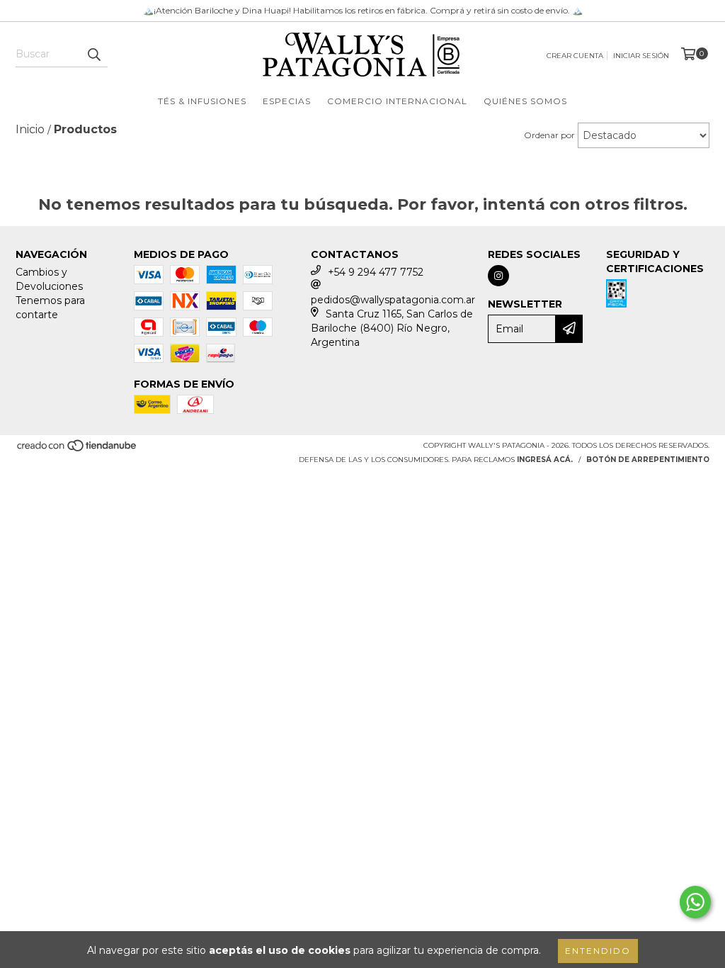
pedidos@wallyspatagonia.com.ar (393, 299)
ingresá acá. (545, 459)
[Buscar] (93, 54)
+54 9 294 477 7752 (375, 272)
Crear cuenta (575, 55)
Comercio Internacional (397, 101)
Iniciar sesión (641, 55)
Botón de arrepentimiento (647, 459)
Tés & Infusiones (202, 101)
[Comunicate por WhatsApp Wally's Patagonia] (695, 902)
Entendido (598, 950)
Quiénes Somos (525, 101)
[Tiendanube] (77, 449)
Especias (287, 101)
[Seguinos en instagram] (498, 275)
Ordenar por (549, 135)
